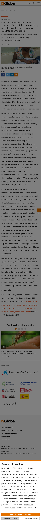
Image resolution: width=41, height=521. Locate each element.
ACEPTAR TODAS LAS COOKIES (20, 514)
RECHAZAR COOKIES (10, 518)
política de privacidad (26, 508)
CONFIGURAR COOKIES (31, 518)
